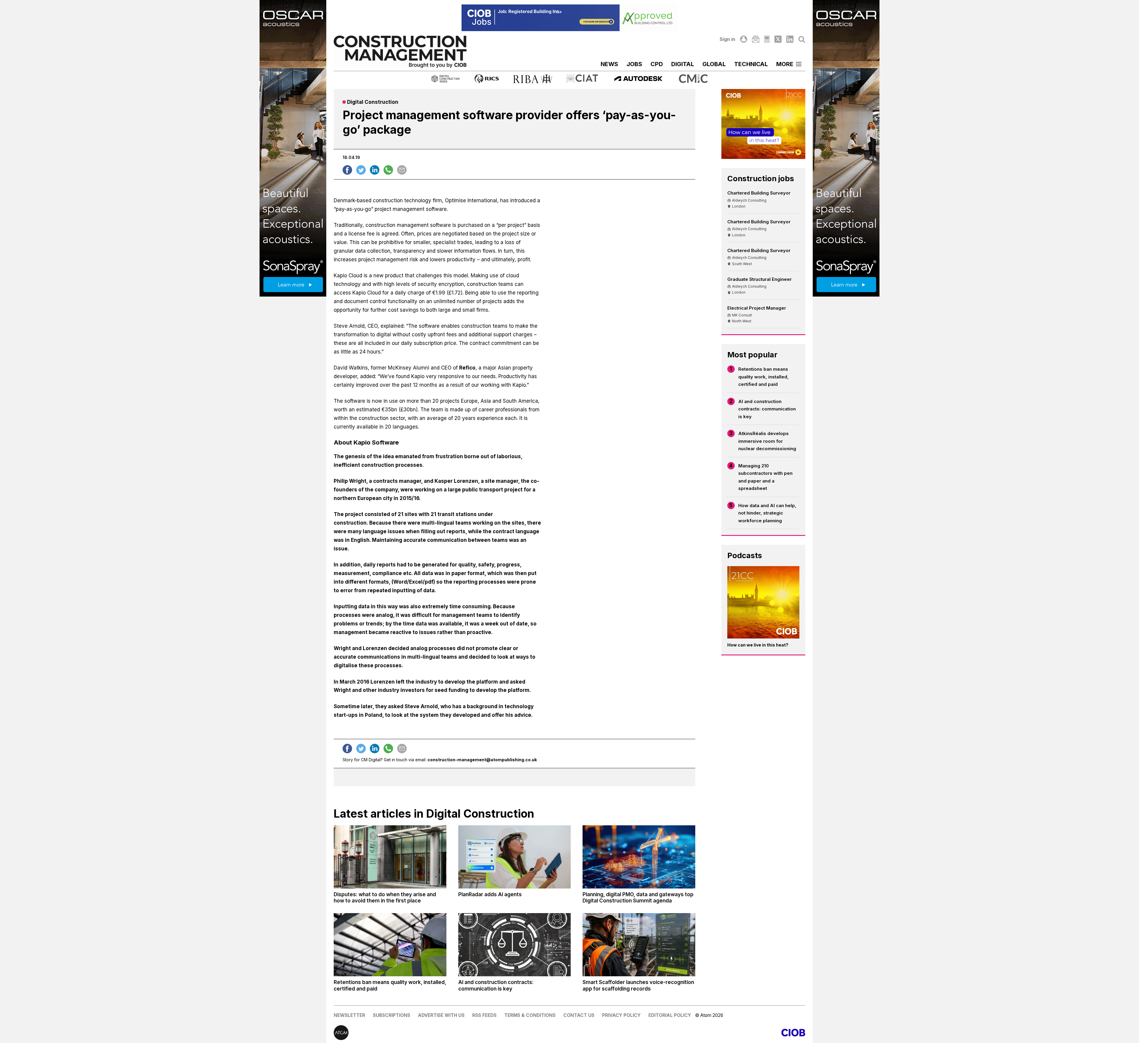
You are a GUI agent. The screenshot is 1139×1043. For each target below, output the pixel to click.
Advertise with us (441, 1015)
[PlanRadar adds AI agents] (514, 857)
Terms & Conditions (530, 1015)
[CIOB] (687, 1032)
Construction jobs (760, 178)
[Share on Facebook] (347, 170)
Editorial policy (669, 1015)
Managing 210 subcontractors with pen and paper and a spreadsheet (765, 477)
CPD (656, 64)
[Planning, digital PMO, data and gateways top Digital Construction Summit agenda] (639, 857)
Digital (682, 64)
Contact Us (578, 1015)
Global (714, 64)
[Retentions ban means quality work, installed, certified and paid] (390, 945)
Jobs (634, 64)
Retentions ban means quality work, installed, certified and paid (763, 376)
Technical (751, 64)
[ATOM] (452, 1032)
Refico (467, 368)
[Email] (755, 39)
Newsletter (349, 1015)
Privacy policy (621, 1015)
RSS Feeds (484, 1015)
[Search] (801, 39)
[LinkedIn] (789, 39)
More (784, 64)
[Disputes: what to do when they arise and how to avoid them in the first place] (390, 857)
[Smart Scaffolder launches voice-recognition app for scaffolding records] (639, 945)
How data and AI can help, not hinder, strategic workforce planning (767, 513)
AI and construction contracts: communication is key (767, 409)
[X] (778, 39)
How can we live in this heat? (757, 644)
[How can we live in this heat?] (763, 602)
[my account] (743, 39)
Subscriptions (391, 1015)
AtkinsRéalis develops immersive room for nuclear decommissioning (767, 441)
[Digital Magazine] (767, 39)
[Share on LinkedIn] (374, 170)
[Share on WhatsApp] (388, 170)
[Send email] (402, 170)
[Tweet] (361, 170)
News (609, 64)
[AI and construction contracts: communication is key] (514, 945)
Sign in (727, 39)
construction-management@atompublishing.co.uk (482, 759)
